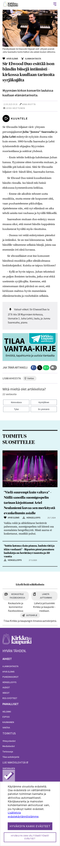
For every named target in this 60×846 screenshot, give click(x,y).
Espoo (6, 716)
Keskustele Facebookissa (17, 596)
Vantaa (6, 727)
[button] (33, 367)
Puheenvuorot (10, 676)
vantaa (30, 378)
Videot (6, 692)
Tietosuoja (7, 751)
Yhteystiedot (9, 740)
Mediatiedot (8, 746)
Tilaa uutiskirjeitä (10, 756)
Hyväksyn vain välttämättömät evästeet (30, 837)
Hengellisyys (9, 682)
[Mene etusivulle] (17, 641)
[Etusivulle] (10, 4)
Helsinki (6, 711)
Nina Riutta (29, 104)
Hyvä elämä (8, 671)
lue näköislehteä (14, 762)
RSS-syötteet (9, 698)
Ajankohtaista (10, 666)
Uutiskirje (31, 615)
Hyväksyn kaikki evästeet (30, 826)
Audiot (6, 687)
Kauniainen (8, 722)
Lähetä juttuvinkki (46, 596)
